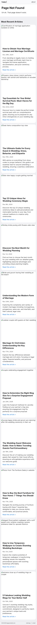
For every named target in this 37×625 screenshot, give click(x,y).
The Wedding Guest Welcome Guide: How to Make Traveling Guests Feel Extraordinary (17, 445)
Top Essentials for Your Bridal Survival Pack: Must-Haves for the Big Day (17, 101)
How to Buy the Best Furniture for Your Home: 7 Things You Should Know (18, 495)
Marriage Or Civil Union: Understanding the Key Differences (14, 345)
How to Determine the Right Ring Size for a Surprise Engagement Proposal (18, 395)
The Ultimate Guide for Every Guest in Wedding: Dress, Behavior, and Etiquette (16, 151)
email (33, 623)
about (33, 2)
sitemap (28, 623)
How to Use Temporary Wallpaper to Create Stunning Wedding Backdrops (17, 545)
